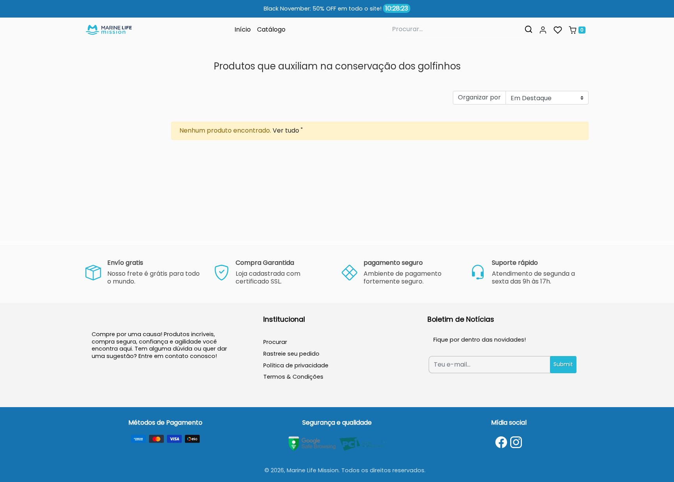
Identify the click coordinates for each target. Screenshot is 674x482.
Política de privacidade (295, 365)
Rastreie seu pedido (291, 354)
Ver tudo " (288, 130)
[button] (543, 30)
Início (242, 29)
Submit (563, 364)
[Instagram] (516, 442)
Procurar (275, 342)
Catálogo (271, 29)
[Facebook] (501, 442)
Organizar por (479, 97)
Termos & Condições (293, 377)
